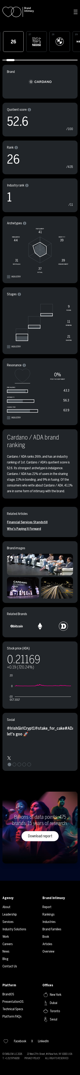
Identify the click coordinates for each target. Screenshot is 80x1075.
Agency (8, 898)
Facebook (20, 1041)
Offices (47, 985)
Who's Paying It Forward (24, 529)
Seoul (53, 1019)
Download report (40, 836)
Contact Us (9, 966)
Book (45, 937)
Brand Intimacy (53, 898)
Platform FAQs (12, 1016)
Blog (5, 959)
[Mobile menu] (76, 12)
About (6, 907)
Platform (9, 985)
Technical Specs (12, 1009)
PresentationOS (13, 1002)
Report (46, 907)
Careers (7, 944)
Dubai (53, 1003)
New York (55, 995)
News (5, 951)
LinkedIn (43, 1041)
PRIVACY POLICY (32, 1058)
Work (5, 937)
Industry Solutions (14, 929)
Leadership (9, 914)
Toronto (55, 1011)
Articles (47, 944)
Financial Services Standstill (27, 522)
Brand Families (51, 929)
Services (8, 922)
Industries (49, 922)
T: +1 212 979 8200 (10, 1058)
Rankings (48, 914)
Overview (48, 951)
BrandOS (8, 994)
